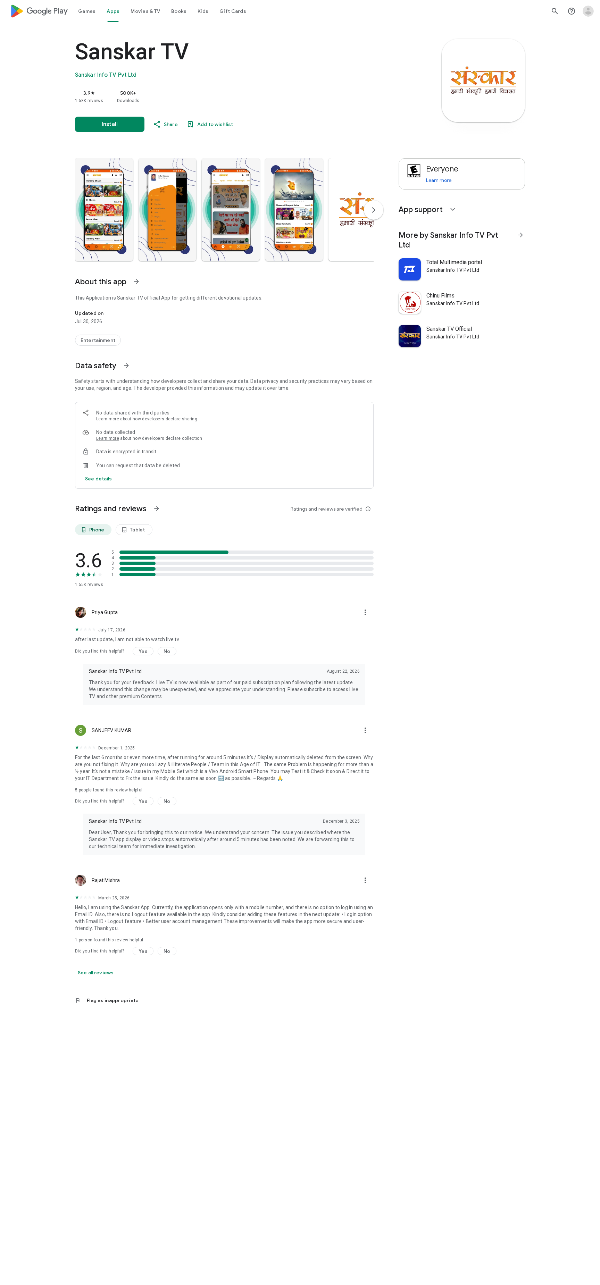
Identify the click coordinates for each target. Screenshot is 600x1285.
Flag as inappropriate (107, 1000)
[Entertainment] (98, 340)
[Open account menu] (588, 11)
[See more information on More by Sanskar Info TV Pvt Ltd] (520, 235)
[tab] (87, 11)
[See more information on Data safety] (126, 365)
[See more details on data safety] (98, 478)
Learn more (107, 419)
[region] (214, 96)
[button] (104, 209)
